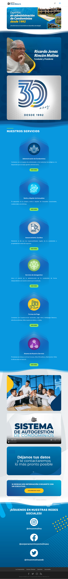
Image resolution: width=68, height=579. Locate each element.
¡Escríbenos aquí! (34, 490)
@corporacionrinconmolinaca (34, 544)
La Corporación (20, 569)
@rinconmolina (34, 528)
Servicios (39, 569)
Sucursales (48, 569)
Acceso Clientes (30, 569)
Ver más (34, 170)
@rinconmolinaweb (34, 560)
